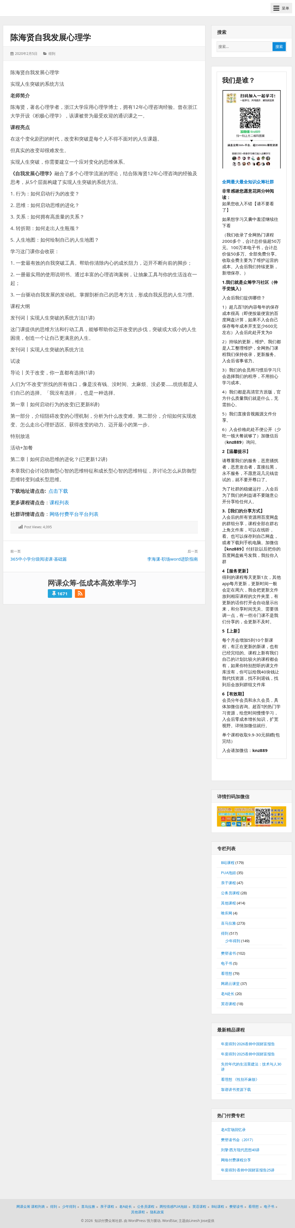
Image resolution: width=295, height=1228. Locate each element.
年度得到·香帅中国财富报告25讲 (248, 1170)
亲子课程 (228, 882)
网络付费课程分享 (236, 1159)
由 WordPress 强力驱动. (142, 1220)
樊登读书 (228, 953)
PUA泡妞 (228, 872)
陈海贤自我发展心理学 (50, 36)
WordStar (169, 1220)
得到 (51, 53)
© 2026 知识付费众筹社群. (102, 1220)
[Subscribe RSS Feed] (80, 593)
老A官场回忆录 (233, 1129)
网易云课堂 (230, 983)
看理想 (226, 973)
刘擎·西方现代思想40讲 (240, 1149)
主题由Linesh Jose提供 (196, 1220)
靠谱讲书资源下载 (236, 1089)
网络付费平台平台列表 (74, 514)
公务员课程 (230, 892)
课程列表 (59, 502)
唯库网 (226, 913)
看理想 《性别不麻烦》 (240, 1079)
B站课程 (228, 862)
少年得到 (232, 940)
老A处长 (228, 993)
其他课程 (228, 903)
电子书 (226, 963)
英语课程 (228, 1003)
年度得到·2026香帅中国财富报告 (248, 1043)
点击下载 (58, 491)
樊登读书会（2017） (238, 1139)
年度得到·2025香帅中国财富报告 (248, 1054)
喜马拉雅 (228, 923)
